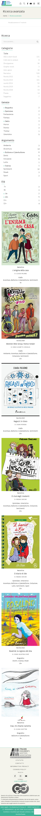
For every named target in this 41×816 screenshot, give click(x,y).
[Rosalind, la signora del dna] (20, 619)
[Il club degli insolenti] (20, 464)
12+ (4, 203)
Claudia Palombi (21, 273)
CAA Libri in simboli (10, 60)
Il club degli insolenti (20, 496)
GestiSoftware (20, 814)
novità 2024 (20, 341)
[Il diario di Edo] (20, 542)
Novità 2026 (8, 90)
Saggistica (7, 96)
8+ (4, 190)
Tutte (5, 53)
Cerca (38, 41)
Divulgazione (8, 63)
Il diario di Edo (20, 574)
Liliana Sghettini (21, 729)
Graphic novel (8, 67)
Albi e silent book (10, 57)
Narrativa (20, 267)
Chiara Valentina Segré (21, 654)
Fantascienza (8, 114)
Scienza (8, 166)
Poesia (5, 93)
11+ (4, 200)
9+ (6, 194)
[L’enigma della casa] (20, 238)
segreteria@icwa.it (20, 781)
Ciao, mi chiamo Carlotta (20, 726)
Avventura (7, 149)
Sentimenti (7, 169)
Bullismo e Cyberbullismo (15, 152)
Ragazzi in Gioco (20, 421)
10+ (6, 197)
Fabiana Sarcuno (21, 499)
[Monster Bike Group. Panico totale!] (20, 313)
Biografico (9, 108)
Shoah (5, 172)
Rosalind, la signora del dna (20, 651)
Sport (5, 175)
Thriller (6, 131)
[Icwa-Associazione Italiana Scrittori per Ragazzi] (6, 3)
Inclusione (7, 159)
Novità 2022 (20, 648)
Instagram (34, 3)
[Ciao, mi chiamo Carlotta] (20, 694)
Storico (6, 128)
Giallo (7, 121)
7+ (4, 187)
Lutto (5, 162)
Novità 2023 (20, 418)
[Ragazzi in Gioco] (20, 389)
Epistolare (9, 111)
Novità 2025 (8, 87)
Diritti (5, 155)
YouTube (31, 3)
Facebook (27, 3)
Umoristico (7, 134)
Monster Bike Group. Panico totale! (20, 344)
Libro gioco (7, 70)
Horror (6, 124)
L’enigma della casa (20, 270)
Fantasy (6, 118)
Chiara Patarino (21, 424)
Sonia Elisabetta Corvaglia (21, 347)
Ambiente (7, 145)
